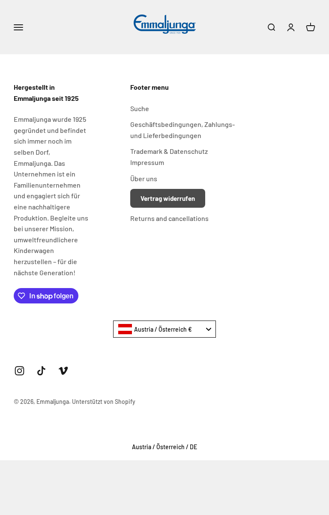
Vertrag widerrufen (168, 198)
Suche (139, 108)
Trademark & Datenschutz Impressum (169, 156)
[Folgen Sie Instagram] (19, 371)
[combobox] (164, 329)
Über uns (143, 178)
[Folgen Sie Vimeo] (63, 371)
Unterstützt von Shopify (103, 401)
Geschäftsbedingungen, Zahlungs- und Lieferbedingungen (182, 129)
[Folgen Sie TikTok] (41, 371)
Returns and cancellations (169, 218)
